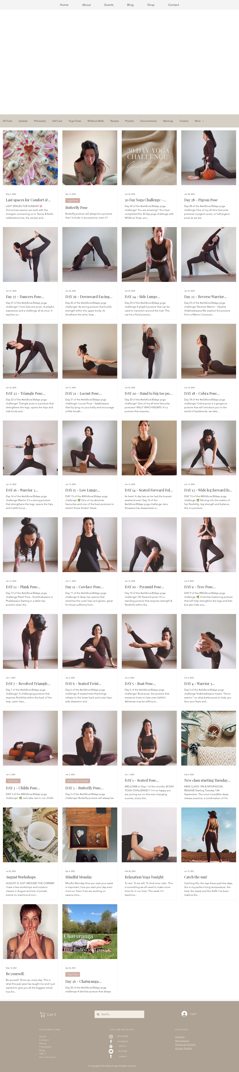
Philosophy (40, 120)
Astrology (168, 120)
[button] (51, 1014)
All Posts (7, 120)
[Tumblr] (111, 1056)
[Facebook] (111, 1041)
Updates (23, 120)
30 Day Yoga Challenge (77, 780)
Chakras (184, 120)
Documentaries (148, 120)
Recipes (114, 120)
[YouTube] (111, 1051)
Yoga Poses (75, 120)
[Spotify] (111, 1046)
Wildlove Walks (95, 120)
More (197, 120)
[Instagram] (111, 1036)
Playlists (129, 120)
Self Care (57, 120)
